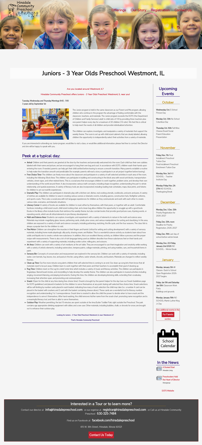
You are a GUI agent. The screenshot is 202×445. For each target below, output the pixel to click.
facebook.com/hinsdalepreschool (113, 420)
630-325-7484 (106, 413)
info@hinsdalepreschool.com (64, 410)
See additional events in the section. (168, 314)
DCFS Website (168, 390)
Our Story (138, 10)
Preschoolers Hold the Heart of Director (171, 379)
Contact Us (183, 10)
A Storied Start (169, 368)
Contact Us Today (101, 435)
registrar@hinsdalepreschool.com (124, 410)
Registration (160, 10)
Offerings (118, 10)
